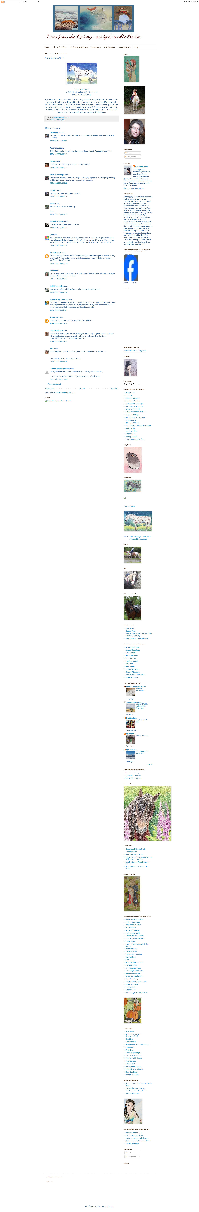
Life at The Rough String (135, 1088)
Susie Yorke (130, 428)
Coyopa (129, 395)
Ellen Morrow (131, 949)
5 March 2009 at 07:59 (58, 245)
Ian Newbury (131, 957)
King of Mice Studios (134, 962)
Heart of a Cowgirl (57, 175)
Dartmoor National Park (135, 849)
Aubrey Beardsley (133, 650)
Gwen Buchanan (56, 331)
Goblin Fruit (130, 631)
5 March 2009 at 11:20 (58, 279)
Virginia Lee (130, 434)
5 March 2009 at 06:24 (58, 196)
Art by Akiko (131, 928)
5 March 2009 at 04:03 (58, 154)
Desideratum (131, 718)
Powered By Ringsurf (138, 539)
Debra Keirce (55, 132)
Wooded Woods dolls (134, 1133)
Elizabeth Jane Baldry (134, 406)
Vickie (52, 270)
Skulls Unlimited (132, 1144)
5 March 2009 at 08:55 (58, 263)
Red (63, 120)
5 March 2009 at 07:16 (58, 214)
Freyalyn (129, 1050)
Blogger (110, 1206)
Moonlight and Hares (134, 971)
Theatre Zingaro (132, 677)
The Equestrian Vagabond (136, 1091)
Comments (131, 157)
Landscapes (96, 47)
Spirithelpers (131, 750)
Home (47, 47)
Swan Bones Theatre (134, 976)
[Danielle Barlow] (131, 280)
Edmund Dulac (132, 656)
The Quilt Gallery (60, 47)
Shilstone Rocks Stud (134, 854)
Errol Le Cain (131, 658)
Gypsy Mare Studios (134, 954)
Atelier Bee (130, 393)
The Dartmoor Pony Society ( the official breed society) (139, 858)
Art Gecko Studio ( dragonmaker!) (133, 1035)
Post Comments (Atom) (64, 392)
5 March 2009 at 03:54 (58, 141)
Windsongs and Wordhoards (137, 993)
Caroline (53, 161)
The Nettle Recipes (133, 778)
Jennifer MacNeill (57, 221)
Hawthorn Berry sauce (135, 773)
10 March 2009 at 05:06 (59, 379)
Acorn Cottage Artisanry (136, 687)
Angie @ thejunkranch (59, 299)
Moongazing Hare (133, 968)
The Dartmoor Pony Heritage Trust (137, 863)
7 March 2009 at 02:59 (58, 323)
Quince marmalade (133, 776)
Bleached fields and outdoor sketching (142, 706)
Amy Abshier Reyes (133, 925)
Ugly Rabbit (130, 987)
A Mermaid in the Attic (134, 919)
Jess (51, 235)
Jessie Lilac (130, 960)
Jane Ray (129, 664)
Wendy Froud (131, 437)
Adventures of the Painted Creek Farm (139, 1084)
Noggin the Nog (132, 669)
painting (58, 120)
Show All (149, 764)
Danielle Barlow (141, 166)
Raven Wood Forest (133, 973)
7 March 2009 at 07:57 (58, 341)
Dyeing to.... (130, 734)
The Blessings (109, 47)
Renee (52, 204)
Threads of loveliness (134, 1069)
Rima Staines (131, 420)
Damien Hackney (133, 398)
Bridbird (129, 1039)
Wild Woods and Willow (135, 439)
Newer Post (49, 389)
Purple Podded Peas (134, 1058)
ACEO (53, 120)
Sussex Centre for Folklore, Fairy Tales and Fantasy (139, 635)
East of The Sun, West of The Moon (137, 945)
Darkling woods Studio (135, 939)
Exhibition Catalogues (79, 47)
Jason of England (133, 409)
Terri (52, 348)
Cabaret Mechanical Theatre (137, 1138)
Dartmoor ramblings (134, 404)
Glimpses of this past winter (142, 752)
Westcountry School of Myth (137, 638)
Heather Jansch (132, 661)
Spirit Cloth (130, 1064)
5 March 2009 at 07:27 (58, 228)
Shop (136, 47)
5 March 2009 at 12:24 (58, 310)
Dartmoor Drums (133, 401)
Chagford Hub (131, 852)
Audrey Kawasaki (133, 933)
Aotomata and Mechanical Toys (138, 1141)
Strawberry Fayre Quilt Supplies (138, 426)
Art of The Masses (133, 930)
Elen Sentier (131, 628)
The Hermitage (132, 984)
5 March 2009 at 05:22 (58, 167)
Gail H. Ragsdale (56, 286)
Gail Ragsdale (131, 951)
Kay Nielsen (130, 666)
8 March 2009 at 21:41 (58, 361)
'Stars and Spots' (81, 90)
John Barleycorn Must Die (136, 412)
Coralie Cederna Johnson (60, 369)
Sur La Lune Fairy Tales (135, 675)
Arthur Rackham (132, 647)
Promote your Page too (130, 282)
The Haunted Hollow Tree (136, 982)
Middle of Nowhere (133, 702)
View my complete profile (134, 188)
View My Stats (129, 506)
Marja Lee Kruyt (132, 415)
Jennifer (53, 190)
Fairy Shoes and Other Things (137, 1045)
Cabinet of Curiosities (134, 1135)
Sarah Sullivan (55, 253)
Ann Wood (130, 1032)
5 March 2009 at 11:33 (58, 292)
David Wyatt (130, 653)
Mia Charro (54, 317)
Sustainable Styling (133, 1066)
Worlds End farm (132, 1094)
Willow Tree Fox (132, 1075)
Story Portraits (124, 47)
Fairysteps (130, 1047)
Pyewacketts (131, 1061)
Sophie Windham (132, 672)
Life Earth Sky (131, 965)
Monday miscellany (140, 689)
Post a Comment (54, 384)
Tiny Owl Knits (131, 1072)
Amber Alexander (133, 922)
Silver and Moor (132, 423)
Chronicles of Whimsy (134, 936)
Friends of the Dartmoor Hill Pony (137, 868)
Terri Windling (132, 431)
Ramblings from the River (136, 417)
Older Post (114, 389)
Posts (128, 153)
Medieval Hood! (142, 736)
